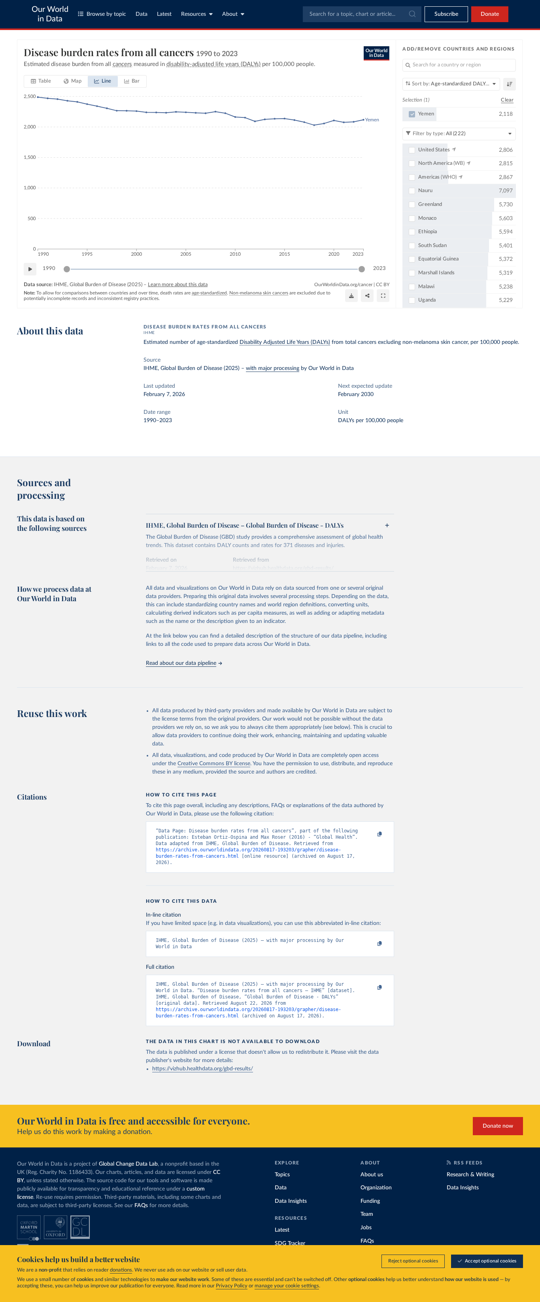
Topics (282, 1174)
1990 (49, 268)
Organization (376, 1188)
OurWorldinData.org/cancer (343, 284)
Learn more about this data (178, 284)
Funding (370, 1201)
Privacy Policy (231, 1286)
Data (141, 14)
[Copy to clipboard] (371, 834)
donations (121, 1270)
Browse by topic (106, 14)
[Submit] (411, 14)
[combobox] (362, 14)
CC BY (382, 284)
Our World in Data (50, 14)
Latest (164, 14)
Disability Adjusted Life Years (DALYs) (285, 342)
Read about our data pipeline (181, 663)
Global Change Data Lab (128, 1164)
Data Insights (291, 1201)
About (230, 14)
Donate (490, 14)
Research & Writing (470, 1174)
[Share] (367, 295)
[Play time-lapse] (30, 269)
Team (367, 1214)
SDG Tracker (290, 1243)
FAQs (141, 1205)
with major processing (272, 368)
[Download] (351, 295)
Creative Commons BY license (213, 763)
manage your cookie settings (287, 1286)
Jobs (366, 1227)
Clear (507, 100)
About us (372, 1174)
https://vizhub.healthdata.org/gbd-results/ (202, 1069)
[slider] (66, 269)
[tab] (41, 81)
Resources (193, 14)
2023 (379, 268)
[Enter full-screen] (383, 295)
